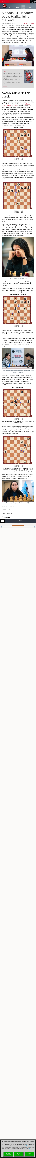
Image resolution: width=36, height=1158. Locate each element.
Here (27, 1145)
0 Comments (31, 23)
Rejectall (18, 1154)
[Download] (22, 159)
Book (6, 524)
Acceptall (29, 1154)
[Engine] (18, 159)
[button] (12, 1)
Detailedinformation (8, 1154)
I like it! (25, 23)
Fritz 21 (5, 71)
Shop (3, 1)
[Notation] (15, 159)
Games (29, 524)
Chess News (13, 7)
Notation (18, 524)
